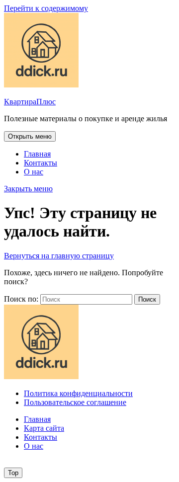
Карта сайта (44, 428)
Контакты (40, 163)
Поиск (147, 299)
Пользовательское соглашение (75, 402)
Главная (37, 154)
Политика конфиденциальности (78, 393)
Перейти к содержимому (46, 8)
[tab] (30, 136)
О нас (33, 171)
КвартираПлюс (30, 101)
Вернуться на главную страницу (59, 255)
